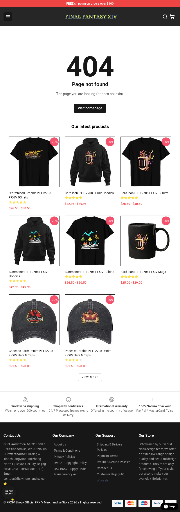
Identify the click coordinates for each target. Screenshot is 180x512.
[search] (165, 16)
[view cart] (172, 16)
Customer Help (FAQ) (111, 474)
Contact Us (104, 468)
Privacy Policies (64, 456)
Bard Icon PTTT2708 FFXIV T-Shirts (144, 193)
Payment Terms (107, 456)
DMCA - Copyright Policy (70, 463)
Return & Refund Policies (113, 462)
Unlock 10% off (9, 492)
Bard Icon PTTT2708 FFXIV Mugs (143, 272)
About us (60, 444)
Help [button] (172, 506)
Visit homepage (90, 108)
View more (90, 377)
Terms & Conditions (67, 450)
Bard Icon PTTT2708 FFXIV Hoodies (89, 193)
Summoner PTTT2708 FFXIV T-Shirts (89, 272)
